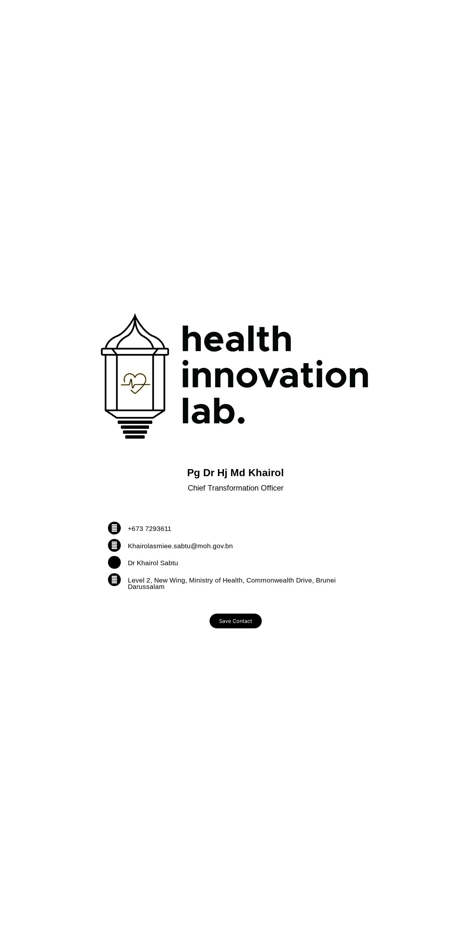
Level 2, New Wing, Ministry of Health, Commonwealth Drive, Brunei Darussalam (232, 583)
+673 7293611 (149, 528)
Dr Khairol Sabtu (153, 562)
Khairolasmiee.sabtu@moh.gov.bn (180, 546)
